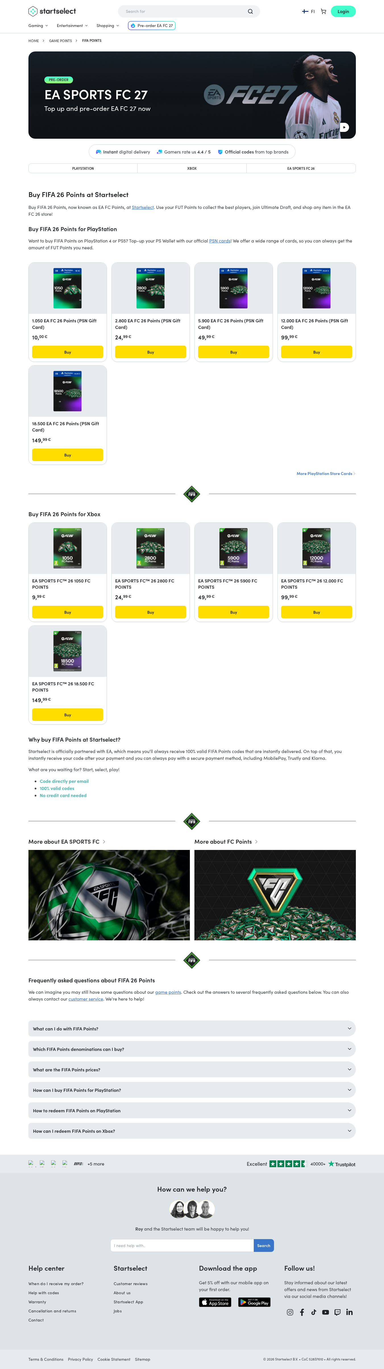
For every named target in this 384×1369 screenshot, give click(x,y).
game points (168, 992)
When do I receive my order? (56, 1283)
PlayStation (83, 168)
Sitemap (142, 1359)
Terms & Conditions (45, 1359)
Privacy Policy (80, 1359)
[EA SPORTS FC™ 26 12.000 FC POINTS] (316, 548)
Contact (36, 1320)
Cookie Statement (113, 1359)
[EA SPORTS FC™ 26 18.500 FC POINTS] (67, 651)
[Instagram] (290, 1312)
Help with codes (43, 1292)
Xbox (192, 168)
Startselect (143, 207)
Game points (60, 40)
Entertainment (70, 25)
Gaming (35, 25)
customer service (86, 999)
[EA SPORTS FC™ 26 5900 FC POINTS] (233, 548)
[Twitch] (338, 1312)
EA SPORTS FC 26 (301, 168)
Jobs (118, 1311)
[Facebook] (302, 1312)
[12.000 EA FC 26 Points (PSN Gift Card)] (316, 288)
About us (122, 1292)
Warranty (37, 1301)
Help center (46, 1267)
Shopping (105, 25)
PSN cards (220, 241)
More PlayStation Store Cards (325, 473)
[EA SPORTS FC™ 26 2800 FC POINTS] (150, 548)
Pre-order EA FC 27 (155, 25)
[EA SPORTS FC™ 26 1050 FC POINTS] (67, 548)
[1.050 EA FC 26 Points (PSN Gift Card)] (67, 288)
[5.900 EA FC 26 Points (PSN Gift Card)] (233, 288)
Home (33, 40)
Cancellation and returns (52, 1311)
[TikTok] (314, 1312)
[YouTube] (326, 1312)
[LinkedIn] (350, 1312)
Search (263, 1245)
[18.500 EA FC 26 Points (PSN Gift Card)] (67, 391)
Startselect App (129, 1301)
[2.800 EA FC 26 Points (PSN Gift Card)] (150, 288)
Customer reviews (131, 1283)
